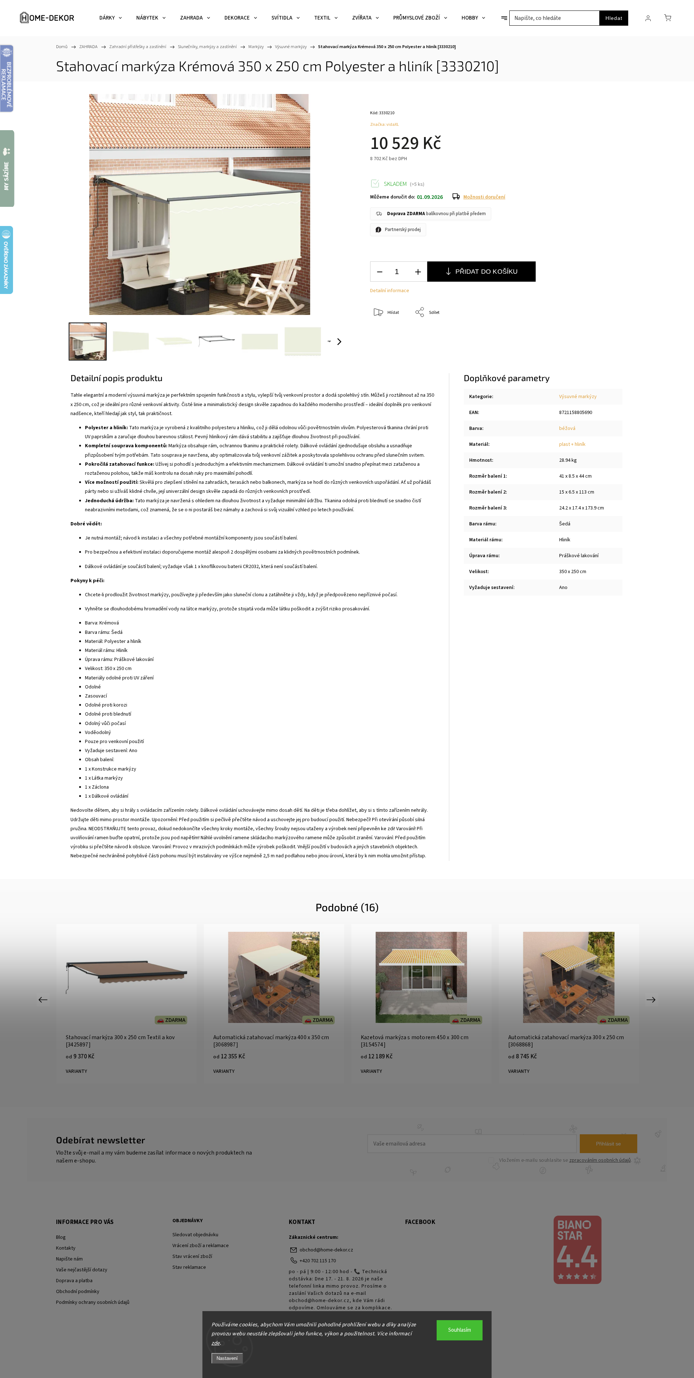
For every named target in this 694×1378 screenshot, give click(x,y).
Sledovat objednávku (195, 1234)
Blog (61, 1237)
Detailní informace (389, 290)
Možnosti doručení (484, 197)
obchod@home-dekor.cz (326, 1250)
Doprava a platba (74, 1280)
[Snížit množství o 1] (379, 271)
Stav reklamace (189, 1267)
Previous (44, 999)
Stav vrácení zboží (192, 1256)
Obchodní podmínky (77, 1291)
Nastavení (227, 1358)
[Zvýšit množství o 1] (418, 271)
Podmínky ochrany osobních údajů (92, 1302)
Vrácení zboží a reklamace (200, 1245)
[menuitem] (110, 18)
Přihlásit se (608, 1144)
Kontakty (66, 1248)
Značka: (384, 124)
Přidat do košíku (486, 271)
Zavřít (603, 336)
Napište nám (69, 1259)
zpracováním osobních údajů (600, 1160)
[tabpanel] (126, 1004)
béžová (567, 428)
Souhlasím (459, 1330)
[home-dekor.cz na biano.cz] (577, 1251)
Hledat (613, 18)
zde (215, 1343)
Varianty (76, 1071)
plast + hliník (572, 444)
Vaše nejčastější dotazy (81, 1270)
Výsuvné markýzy (578, 396)
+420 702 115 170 (318, 1260)
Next (652, 999)
